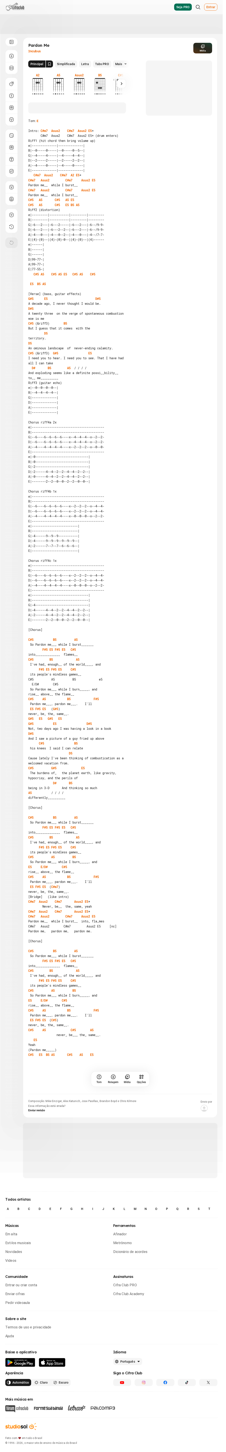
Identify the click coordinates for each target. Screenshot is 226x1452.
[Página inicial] (15, 7)
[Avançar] (121, 83)
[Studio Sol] (21, 1426)
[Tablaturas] (11, 135)
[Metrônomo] (11, 199)
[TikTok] (187, 1382)
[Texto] (11, 159)
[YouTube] (122, 1382)
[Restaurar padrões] (11, 242)
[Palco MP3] (103, 1408)
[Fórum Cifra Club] (16, 1408)
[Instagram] (144, 1382)
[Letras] (76, 1408)
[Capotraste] (11, 107)
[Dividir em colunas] (11, 68)
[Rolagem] (11, 56)
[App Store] (52, 1362)
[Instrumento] (11, 84)
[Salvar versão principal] (49, 64)
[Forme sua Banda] (48, 1408)
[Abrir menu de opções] (11, 42)
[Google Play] (20, 1362)
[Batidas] (11, 171)
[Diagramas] (11, 147)
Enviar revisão (36, 1110)
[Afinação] (11, 119)
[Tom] (11, 95)
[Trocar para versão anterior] (11, 227)
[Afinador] (11, 187)
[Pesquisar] (198, 7)
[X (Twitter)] (208, 1382)
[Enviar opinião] (11, 215)
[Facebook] (165, 1382)
